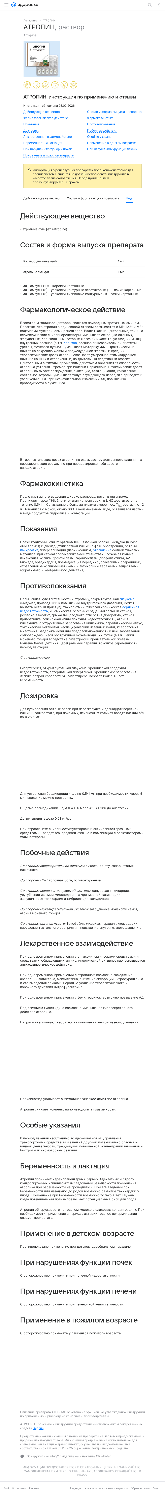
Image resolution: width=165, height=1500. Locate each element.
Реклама (34, 1497)
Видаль (38, 1428)
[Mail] (13, 5)
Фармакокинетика (100, 118)
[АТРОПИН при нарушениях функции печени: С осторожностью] (55, 85)
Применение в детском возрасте (111, 143)
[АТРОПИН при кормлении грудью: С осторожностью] (36, 85)
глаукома (127, 599)
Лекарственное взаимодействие (47, 136)
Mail (6, 1497)
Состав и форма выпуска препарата (114, 112)
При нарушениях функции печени (112, 149)
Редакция (75, 1497)
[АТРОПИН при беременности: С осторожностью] (27, 85)
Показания (31, 124)
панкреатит (29, 550)
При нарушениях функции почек (47, 149)
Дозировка (31, 130)
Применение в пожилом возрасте (48, 155)
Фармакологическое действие (45, 118)
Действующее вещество (41, 112)
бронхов (70, 343)
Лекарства (30, 20)
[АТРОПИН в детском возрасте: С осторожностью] (45, 85)
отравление (102, 550)
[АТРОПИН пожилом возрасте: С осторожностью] (73, 85)
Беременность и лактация (42, 143)
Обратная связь (140, 1497)
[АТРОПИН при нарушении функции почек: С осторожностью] (64, 85)
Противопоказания (101, 124)
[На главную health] (27, 5)
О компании (19, 1497)
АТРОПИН (49, 20)
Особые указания (100, 136)
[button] (43, 59)
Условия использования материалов (106, 1497)
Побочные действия (102, 130)
